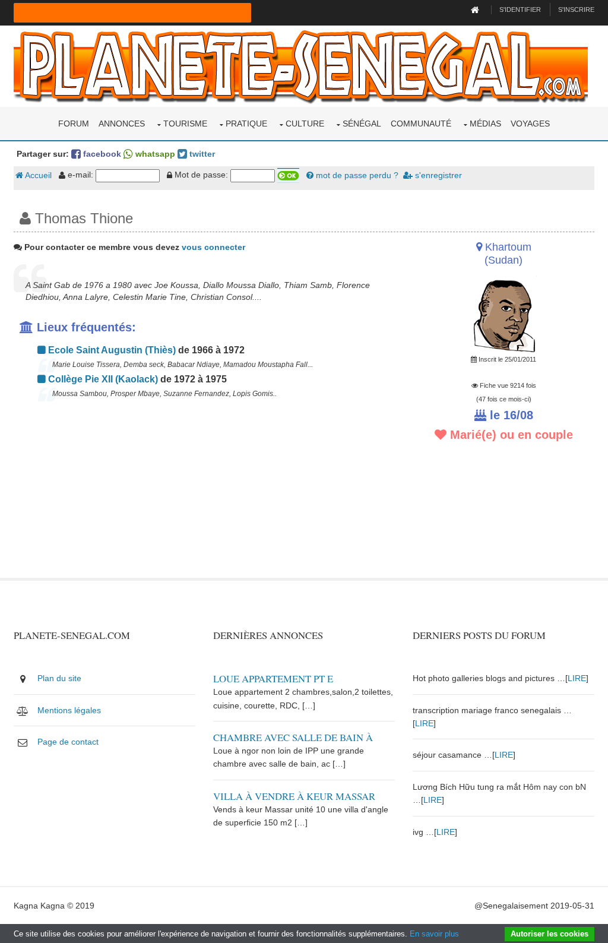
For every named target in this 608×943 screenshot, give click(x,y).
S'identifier (520, 9)
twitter (201, 154)
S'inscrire (576, 9)
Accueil (37, 175)
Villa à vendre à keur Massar (294, 796)
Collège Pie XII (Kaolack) (102, 379)
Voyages (530, 123)
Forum (73, 123)
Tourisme (185, 123)
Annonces (122, 123)
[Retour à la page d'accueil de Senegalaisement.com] (476, 9)
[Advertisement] (204, 495)
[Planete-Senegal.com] (301, 65)
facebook (101, 154)
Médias (485, 123)
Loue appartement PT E (273, 678)
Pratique (246, 123)
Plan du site (59, 678)
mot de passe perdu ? (356, 175)
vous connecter (213, 247)
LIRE (577, 678)
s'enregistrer (437, 175)
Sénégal (362, 123)
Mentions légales (69, 710)
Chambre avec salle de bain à (293, 737)
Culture (305, 123)
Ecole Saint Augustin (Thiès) (111, 350)
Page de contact (68, 741)
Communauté (421, 123)
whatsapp (154, 154)
